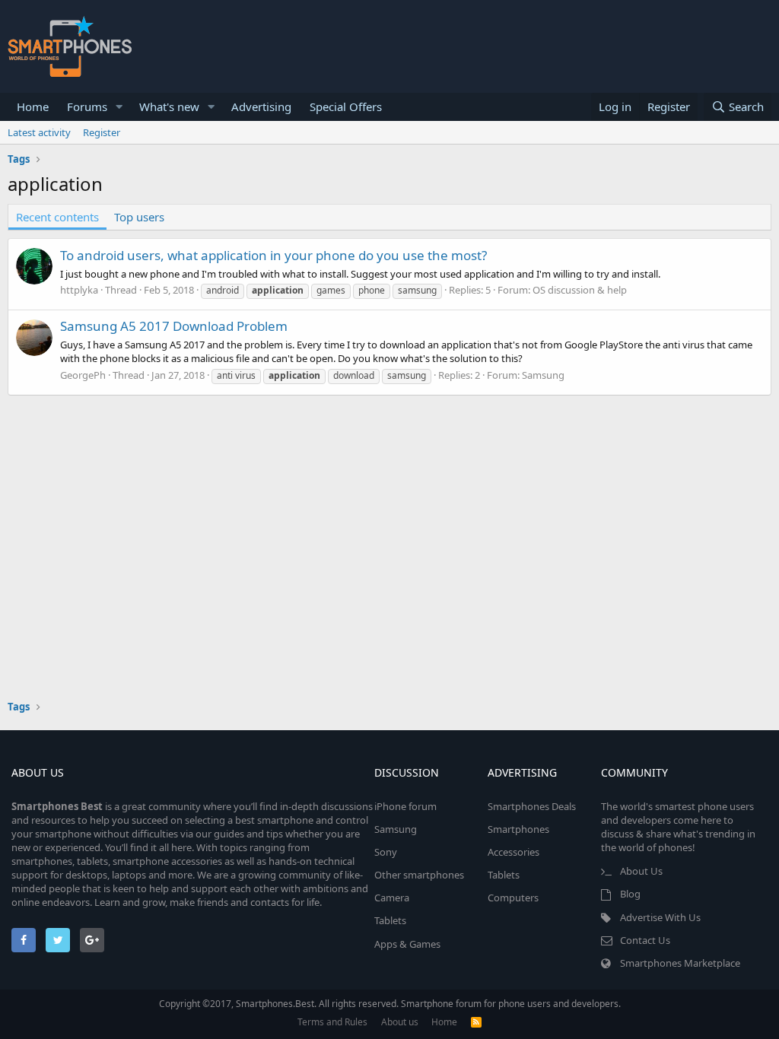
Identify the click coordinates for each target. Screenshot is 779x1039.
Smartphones (518, 829)
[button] (119, 107)
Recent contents (57, 216)
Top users (139, 216)
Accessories (513, 852)
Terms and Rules (332, 1021)
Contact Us (645, 940)
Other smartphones (419, 875)
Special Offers (346, 106)
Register (101, 132)
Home (33, 106)
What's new (169, 106)
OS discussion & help (580, 290)
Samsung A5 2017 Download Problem (174, 326)
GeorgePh (83, 375)
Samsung (543, 375)
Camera (391, 897)
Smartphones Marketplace (680, 963)
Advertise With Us (660, 917)
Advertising (261, 106)
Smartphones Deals (532, 806)
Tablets (390, 920)
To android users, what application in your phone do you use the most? (273, 255)
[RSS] (476, 1022)
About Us (641, 871)
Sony (385, 852)
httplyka (79, 290)
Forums (87, 106)
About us (399, 1021)
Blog (630, 894)
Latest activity (39, 132)
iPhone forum (405, 806)
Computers (513, 897)
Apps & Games (407, 944)
